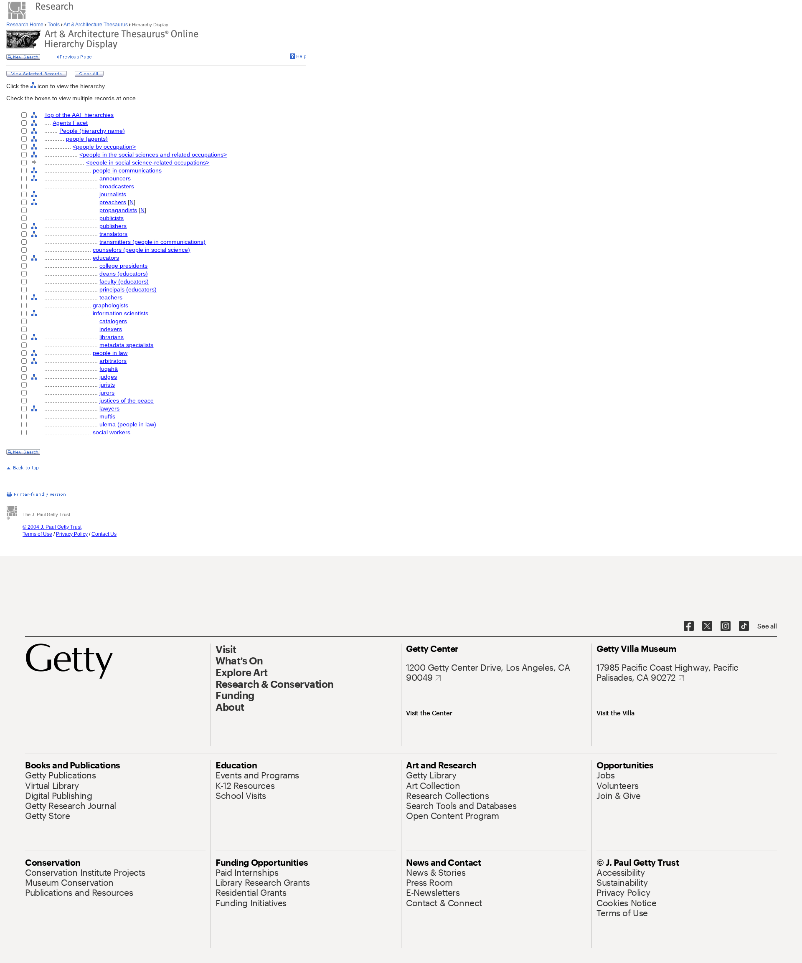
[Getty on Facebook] (689, 626)
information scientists (120, 313)
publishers (113, 226)
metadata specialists (126, 345)
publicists (111, 218)
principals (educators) (128, 289)
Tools (53, 25)
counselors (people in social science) (141, 249)
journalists (112, 194)
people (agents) (87, 138)
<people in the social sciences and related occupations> (153, 154)
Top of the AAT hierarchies (79, 115)
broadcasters (116, 186)
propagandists (118, 210)
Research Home (25, 25)
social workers (111, 432)
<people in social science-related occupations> (147, 162)
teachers (110, 297)
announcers (115, 178)
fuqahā (108, 368)
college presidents (123, 265)
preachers (112, 202)
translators (113, 234)
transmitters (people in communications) (152, 241)
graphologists (110, 305)
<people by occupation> (104, 146)
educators (106, 257)
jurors (106, 392)
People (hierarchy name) (92, 130)
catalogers (113, 321)
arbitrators (113, 360)
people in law (110, 353)
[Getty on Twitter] (707, 626)
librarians (111, 337)
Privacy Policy (72, 534)
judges (108, 376)
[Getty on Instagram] (726, 626)
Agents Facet (70, 122)
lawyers (109, 408)
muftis (107, 416)
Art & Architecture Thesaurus (96, 25)
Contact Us (104, 534)
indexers (110, 329)
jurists (107, 384)
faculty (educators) (124, 281)
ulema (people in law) (127, 424)
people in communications (127, 170)
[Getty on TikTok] (744, 626)
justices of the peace (126, 400)
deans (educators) (123, 273)
